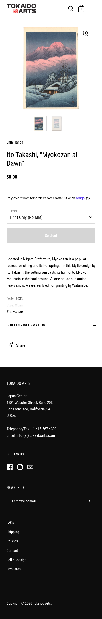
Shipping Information (26, 325)
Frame (14, 211)
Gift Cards (14, 569)
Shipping (13, 532)
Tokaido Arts (42, 603)
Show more (15, 312)
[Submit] (87, 501)
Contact (12, 550)
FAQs (10, 522)
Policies (12, 541)
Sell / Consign (16, 560)
